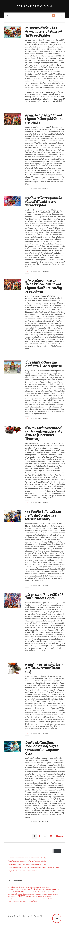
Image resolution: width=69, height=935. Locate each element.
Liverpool (10, 891)
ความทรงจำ (19, 899)
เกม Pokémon (54, 899)
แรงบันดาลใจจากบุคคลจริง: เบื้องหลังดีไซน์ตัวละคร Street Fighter (43, 202)
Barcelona (32, 887)
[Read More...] (27, 106)
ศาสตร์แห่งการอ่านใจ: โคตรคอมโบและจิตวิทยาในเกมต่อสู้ (44, 668)
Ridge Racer (38, 894)
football (35, 889)
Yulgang (47, 896)
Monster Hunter (28, 891)
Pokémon (44, 891)
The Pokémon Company (47, 894)
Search (10, 848)
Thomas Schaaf (11, 896)
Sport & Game (43, 106)
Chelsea (23, 889)
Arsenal (10, 887)
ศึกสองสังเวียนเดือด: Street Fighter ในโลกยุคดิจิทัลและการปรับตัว (44, 119)
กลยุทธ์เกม (52, 896)
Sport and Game (44, 271)
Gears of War (48, 889)
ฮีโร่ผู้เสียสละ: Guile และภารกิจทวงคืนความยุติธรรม (43, 364)
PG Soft (39, 891)
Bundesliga (38, 887)
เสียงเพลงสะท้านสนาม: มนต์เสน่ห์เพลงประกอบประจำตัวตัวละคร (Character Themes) (43, 433)
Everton (28, 889)
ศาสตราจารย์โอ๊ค (41, 899)
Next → (59, 836)
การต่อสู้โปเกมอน (12, 899)
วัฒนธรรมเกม (34, 899)
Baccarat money (24, 887)
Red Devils (31, 894)
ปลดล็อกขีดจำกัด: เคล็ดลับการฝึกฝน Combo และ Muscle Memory (43, 515)
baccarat (15, 887)
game (41, 889)
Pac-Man (35, 891)
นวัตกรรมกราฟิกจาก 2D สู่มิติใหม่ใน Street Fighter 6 (44, 596)
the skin (55, 894)
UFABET (20, 896)
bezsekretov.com (35, 6)
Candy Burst (45, 887)
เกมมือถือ (14, 901)
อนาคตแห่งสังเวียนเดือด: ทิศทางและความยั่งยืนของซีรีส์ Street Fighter (43, 32)
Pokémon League (12, 894)
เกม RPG (10, 901)
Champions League (13, 889)
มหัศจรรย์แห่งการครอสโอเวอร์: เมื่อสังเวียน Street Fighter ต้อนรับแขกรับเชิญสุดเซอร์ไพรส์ (43, 286)
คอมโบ (24, 899)
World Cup (41, 896)
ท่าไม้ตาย (28, 899)
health (54, 889)
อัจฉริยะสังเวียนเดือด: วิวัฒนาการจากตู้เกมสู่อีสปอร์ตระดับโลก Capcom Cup (42, 748)
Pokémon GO (51, 891)
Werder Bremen (31, 896)
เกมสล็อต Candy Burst (22, 901)
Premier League (22, 894)
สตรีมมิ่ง (47, 899)
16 (51, 836)
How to (59, 889)
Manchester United (18, 891)
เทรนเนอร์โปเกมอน (33, 901)
